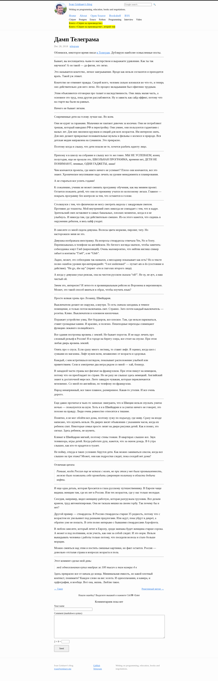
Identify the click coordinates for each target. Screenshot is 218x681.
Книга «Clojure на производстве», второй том (92, 26)
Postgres (83, 19)
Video (139, 19)
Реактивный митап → (153, 589)
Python (102, 19)
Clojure (72, 19)
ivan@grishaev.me (62, 669)
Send (61, 648)
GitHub (96, 665)
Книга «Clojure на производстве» (86, 23)
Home (72, 15)
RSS (127, 15)
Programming (115, 19)
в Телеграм (103, 52)
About (83, 15)
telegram (74, 46)
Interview (128, 19)
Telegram (97, 669)
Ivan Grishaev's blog (80, 4)
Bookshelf (115, 15)
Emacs (93, 19)
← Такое (58, 589)
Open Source (98, 15)
